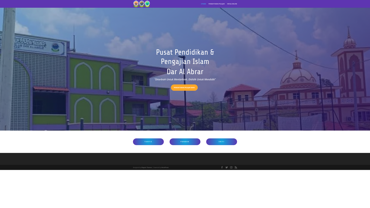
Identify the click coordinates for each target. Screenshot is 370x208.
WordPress (165, 167)
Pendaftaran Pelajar (217, 4)
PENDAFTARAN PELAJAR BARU (184, 87)
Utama (203, 4)
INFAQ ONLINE (232, 4)
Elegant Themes (146, 167)
